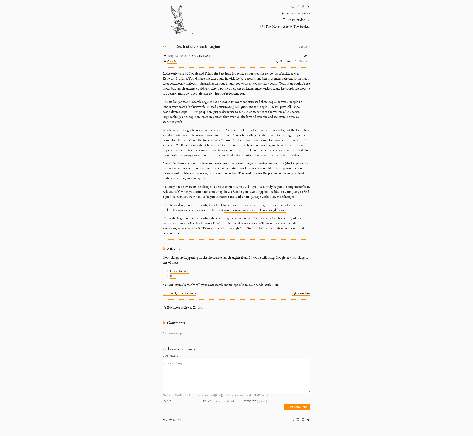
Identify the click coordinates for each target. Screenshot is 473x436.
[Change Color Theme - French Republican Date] (284, 20)
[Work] (303, 7)
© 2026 (168, 420)
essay (170, 293)
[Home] (292, 7)
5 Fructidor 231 (199, 56)
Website (255, 401)
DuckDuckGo (179, 271)
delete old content (195, 173)
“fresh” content (249, 168)
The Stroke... (301, 27)
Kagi (173, 276)
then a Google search (272, 210)
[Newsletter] (308, 420)
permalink (303, 293)
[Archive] (298, 420)
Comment (170, 355)
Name (167, 401)
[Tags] (303, 420)
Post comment (297, 407)
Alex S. (172, 61)
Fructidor (298, 20)
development (187, 293)
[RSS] (292, 420)
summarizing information (241, 210)
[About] (298, 7)
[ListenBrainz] (261, 27)
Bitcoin (198, 308)
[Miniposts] (308, 7)
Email (218, 401)
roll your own (205, 285)
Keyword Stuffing (175, 79)
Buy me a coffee (178, 308)
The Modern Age (277, 27)
